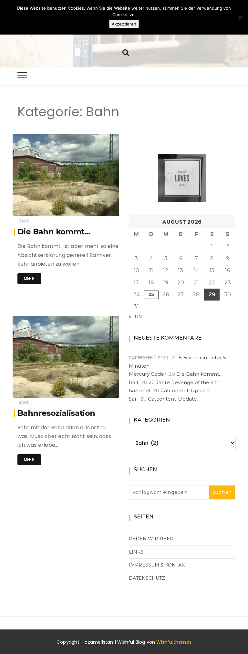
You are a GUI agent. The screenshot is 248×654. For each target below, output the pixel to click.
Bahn (24, 221)
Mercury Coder (147, 374)
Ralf (133, 382)
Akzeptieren (124, 23)
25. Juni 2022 (98, 388)
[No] (240, 17)
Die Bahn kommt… (53, 231)
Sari (133, 399)
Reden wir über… (152, 539)
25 (151, 294)
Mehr (29, 278)
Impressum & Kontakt (158, 565)
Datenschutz (147, 578)
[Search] (125, 52)
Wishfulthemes (173, 642)
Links (136, 552)
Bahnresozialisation (56, 413)
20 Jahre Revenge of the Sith (184, 382)
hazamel (41, 207)
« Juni (136, 317)
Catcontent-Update (185, 390)
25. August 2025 (95, 206)
